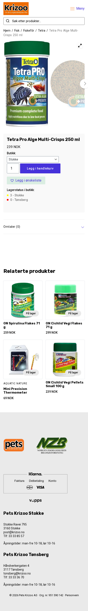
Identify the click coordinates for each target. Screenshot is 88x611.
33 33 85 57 (16, 536)
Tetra (41, 30)
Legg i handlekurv (40, 168)
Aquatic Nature (15, 383)
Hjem (6, 30)
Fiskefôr (28, 30)
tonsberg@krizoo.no (17, 573)
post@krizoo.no (14, 532)
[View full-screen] (79, 45)
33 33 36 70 (16, 577)
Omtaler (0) (11, 226)
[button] (26, 180)
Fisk (16, 30)
